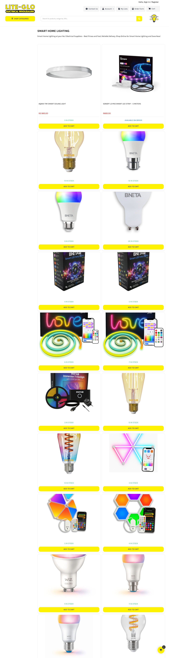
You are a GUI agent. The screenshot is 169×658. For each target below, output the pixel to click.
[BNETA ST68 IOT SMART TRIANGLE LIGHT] (68, 509)
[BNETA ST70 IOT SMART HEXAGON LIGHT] (133, 509)
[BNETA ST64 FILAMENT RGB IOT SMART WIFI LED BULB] (68, 448)
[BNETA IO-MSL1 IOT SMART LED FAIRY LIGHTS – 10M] (68, 267)
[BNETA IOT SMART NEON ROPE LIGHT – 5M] (133, 328)
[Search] (139, 18)
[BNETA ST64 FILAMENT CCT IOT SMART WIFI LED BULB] (133, 388)
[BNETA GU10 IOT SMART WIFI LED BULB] (133, 207)
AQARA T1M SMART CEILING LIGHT (52, 104)
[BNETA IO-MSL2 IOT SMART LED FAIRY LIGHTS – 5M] (133, 267)
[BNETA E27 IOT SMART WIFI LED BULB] (68, 207)
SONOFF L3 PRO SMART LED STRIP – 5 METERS (122, 104)
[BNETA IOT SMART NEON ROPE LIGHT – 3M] (68, 328)
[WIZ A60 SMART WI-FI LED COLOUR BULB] (133, 569)
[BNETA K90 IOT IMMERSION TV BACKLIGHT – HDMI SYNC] (68, 388)
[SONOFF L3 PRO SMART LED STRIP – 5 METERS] (133, 73)
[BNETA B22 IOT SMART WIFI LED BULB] (133, 146)
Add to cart (69, 126)
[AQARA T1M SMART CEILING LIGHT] (68, 73)
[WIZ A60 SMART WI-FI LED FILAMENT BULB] (133, 630)
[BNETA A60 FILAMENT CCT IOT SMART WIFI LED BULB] (68, 146)
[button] (20, 18)
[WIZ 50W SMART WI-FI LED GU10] (68, 569)
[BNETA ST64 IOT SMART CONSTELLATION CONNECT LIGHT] (133, 448)
